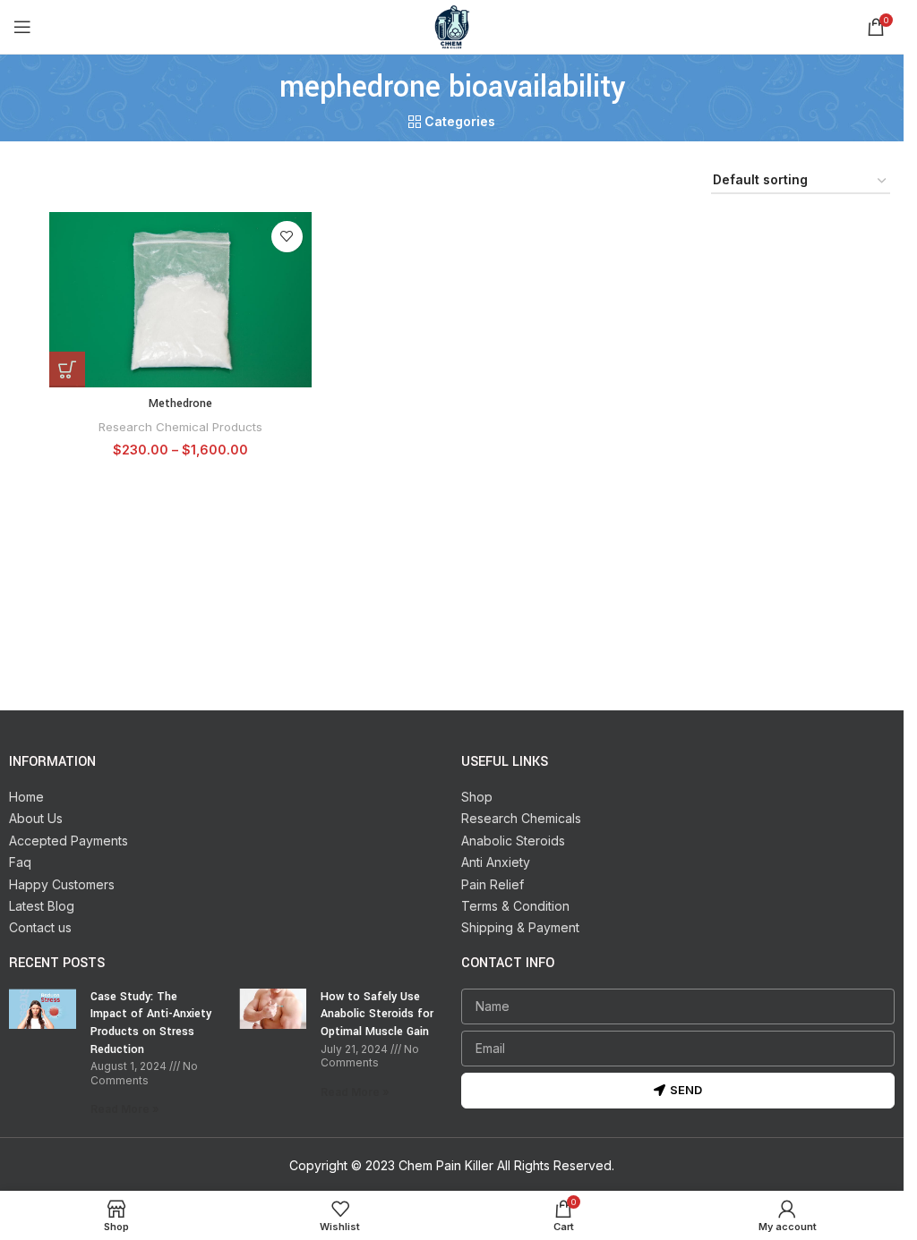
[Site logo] (452, 25)
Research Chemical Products (180, 427)
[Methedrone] (180, 299)
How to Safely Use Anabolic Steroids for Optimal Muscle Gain (377, 1014)
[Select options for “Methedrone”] (67, 369)
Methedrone (180, 403)
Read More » (124, 1109)
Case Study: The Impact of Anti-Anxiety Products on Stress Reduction (150, 1023)
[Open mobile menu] (22, 27)
